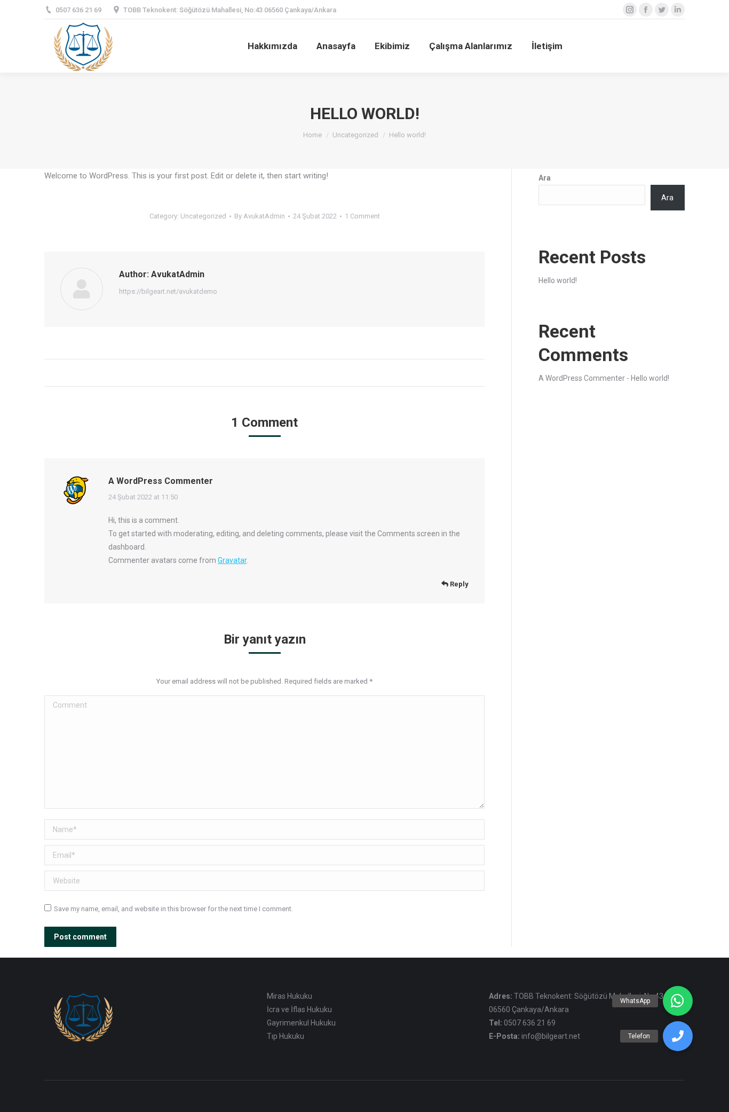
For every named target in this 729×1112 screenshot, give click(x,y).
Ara (544, 178)
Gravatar (232, 560)
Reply (458, 584)
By (259, 216)
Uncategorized (355, 135)
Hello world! (557, 280)
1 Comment (362, 216)
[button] (678, 1036)
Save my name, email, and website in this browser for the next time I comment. (173, 909)
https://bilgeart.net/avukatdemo (168, 291)
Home (312, 135)
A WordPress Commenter (160, 481)
